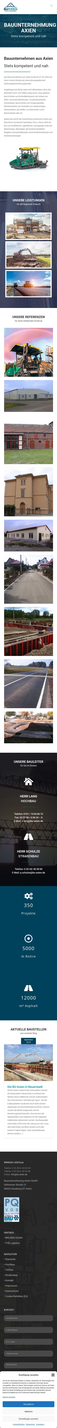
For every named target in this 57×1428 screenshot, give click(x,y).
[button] (53, 1375)
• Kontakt (9, 1280)
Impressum (40, 1424)
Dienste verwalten (9, 1397)
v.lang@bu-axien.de (32, 821)
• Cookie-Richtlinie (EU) (16, 1296)
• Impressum (10, 1285)
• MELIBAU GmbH (13, 1237)
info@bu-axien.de (19, 1174)
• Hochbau (9, 1264)
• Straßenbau (11, 1275)
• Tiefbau (8, 1269)
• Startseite (10, 1259)
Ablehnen (29, 1411)
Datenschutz (30, 1424)
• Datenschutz (11, 1291)
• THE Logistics (12, 1243)
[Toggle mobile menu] (51, 5)
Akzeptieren (28, 1404)
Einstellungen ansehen (28, 1419)
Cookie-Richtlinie (19, 1424)
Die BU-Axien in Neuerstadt (25, 1086)
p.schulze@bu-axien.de (32, 872)
